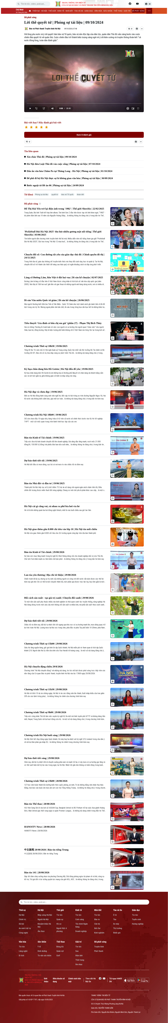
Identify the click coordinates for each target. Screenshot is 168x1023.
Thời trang (79, 960)
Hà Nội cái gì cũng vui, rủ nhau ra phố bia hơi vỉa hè (52, 506)
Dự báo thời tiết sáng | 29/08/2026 (41, 758)
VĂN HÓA (98, 11)
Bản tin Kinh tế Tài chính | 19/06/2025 (44, 437)
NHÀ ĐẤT (69, 11)
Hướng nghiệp (137, 924)
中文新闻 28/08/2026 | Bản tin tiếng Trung (46, 849)
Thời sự (22, 910)
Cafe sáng (79, 919)
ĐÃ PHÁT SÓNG (138, 11)
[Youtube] (137, 3)
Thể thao (60, 941)
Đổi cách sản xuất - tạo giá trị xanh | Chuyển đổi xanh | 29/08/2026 (59, 597)
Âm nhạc (78, 964)
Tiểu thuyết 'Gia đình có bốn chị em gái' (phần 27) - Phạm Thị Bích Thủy (63, 323)
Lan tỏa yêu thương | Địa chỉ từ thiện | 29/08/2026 (50, 574)
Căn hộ (97, 924)
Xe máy (116, 924)
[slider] (84, 103)
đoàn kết (80, 194)
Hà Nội (21, 915)
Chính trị (22, 919)
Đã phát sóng (30, 17)
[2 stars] (31, 127)
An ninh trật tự (25, 928)
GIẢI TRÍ (127, 11)
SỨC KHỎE (107, 11)
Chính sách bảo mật (74, 980)
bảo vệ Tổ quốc (67, 194)
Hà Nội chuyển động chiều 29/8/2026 (43, 666)
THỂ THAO (118, 11)
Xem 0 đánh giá (83, 135)
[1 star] (26, 127)
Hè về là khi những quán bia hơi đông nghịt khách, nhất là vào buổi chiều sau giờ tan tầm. (57, 510)
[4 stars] (41, 127)
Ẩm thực (41, 931)
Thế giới (60, 910)
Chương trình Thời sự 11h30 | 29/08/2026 (45, 689)
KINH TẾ (60, 11)
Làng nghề (23, 951)
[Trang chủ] (30, 11)
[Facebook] (130, 3)
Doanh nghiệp (81, 931)
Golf (58, 955)
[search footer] (21, 902)
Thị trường (117, 928)
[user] (148, 3)
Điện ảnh (79, 955)
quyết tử (55, 194)
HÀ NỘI (44, 11)
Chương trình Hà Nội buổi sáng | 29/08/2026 (47, 735)
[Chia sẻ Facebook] (137, 29)
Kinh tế (78, 910)
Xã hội (21, 924)
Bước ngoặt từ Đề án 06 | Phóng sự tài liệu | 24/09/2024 (55, 185)
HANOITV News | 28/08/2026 (39, 826)
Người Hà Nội (43, 919)
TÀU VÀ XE (78, 11)
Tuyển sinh (136, 919)
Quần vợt (60, 951)
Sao (77, 951)
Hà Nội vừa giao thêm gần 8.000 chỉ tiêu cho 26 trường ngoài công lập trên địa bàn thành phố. (60, 533)
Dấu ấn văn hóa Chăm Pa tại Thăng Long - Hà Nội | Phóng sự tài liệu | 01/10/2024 (69, 171)
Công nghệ (23, 933)
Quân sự (59, 919)
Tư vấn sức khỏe (44, 955)
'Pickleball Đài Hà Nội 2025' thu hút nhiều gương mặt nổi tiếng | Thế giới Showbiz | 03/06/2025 (62, 233)
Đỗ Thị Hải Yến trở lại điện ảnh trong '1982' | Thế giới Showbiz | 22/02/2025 (64, 208)
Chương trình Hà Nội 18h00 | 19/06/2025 (45, 414)
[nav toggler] (149, 11)
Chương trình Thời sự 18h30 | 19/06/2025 (45, 346)
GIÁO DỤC (88, 11)
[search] (18, 4)
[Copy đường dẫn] (142, 29)
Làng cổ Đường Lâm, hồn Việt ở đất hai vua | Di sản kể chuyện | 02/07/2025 (63, 277)
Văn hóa (22, 941)
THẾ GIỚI (52, 11)
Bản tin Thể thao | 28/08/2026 (39, 803)
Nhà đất (97, 910)
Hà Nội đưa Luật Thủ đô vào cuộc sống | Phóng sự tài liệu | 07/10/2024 (63, 164)
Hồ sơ (58, 924)
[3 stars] (36, 127)
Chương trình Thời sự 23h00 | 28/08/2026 (45, 781)
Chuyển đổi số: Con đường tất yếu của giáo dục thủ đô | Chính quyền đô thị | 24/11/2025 (64, 256)
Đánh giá (116, 933)
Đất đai (97, 928)
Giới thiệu (46, 980)
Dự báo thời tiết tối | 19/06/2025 (40, 460)
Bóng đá (59, 946)
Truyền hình (99, 946)
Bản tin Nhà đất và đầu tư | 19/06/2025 (44, 483)
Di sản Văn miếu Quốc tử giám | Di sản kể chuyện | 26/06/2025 (56, 300)
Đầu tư (97, 919)
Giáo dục (136, 910)
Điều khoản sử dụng (59, 980)
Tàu (114, 919)
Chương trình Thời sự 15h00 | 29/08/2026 (45, 643)
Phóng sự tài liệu (41, 194)
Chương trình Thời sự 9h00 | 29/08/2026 (45, 712)
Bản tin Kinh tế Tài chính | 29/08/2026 (44, 552)
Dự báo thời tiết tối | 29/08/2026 (40, 620)
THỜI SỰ (36, 11)
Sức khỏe (42, 941)
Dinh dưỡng (42, 951)
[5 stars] (46, 127)
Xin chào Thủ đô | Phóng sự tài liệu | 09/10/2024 (52, 156)
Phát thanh (98, 951)
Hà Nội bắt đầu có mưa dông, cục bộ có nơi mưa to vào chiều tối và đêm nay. (54, 464)
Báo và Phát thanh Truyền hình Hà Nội (44, 28)
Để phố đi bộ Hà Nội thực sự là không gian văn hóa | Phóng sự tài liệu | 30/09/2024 (70, 178)
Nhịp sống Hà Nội (45, 915)
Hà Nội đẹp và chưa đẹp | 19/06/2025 (43, 391)
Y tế (39, 946)
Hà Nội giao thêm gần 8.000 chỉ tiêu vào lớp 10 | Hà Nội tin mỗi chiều (60, 529)
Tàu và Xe (117, 910)
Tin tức (59, 915)
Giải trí (78, 941)
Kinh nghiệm (99, 933)
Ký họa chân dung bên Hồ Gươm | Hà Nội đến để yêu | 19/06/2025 (58, 369)
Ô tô (115, 915)
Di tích (21, 955)
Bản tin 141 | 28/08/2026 (36, 872)
